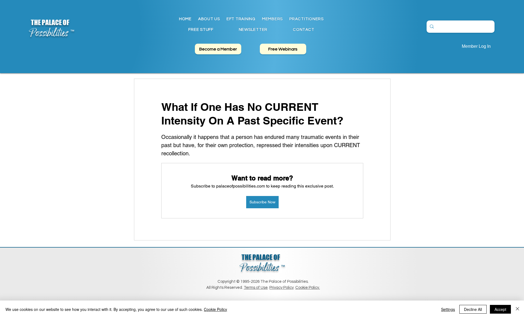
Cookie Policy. (307, 288)
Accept (500, 309)
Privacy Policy (281, 288)
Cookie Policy (215, 309)
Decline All (473, 309)
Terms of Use (256, 288)
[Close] (517, 309)
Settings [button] (448, 309)
